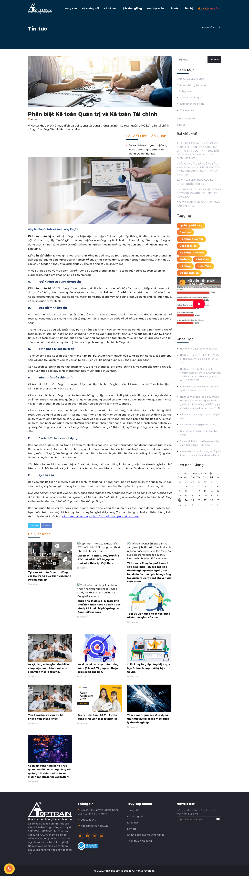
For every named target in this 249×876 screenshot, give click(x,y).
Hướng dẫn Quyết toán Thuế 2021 (198, 348)
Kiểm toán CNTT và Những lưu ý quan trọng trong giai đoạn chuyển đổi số (200, 453)
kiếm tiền (204, 266)
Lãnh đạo (202, 259)
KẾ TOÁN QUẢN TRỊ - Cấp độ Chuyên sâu (200, 416)
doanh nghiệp (189, 272)
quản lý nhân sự (191, 225)
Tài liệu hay (187, 110)
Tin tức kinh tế (186, 118)
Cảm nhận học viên (192, 103)
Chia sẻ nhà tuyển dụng (191, 85)
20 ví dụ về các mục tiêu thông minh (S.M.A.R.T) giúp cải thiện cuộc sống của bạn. (98, 668)
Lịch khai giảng (131, 8)
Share (47, 525)
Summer (185, 232)
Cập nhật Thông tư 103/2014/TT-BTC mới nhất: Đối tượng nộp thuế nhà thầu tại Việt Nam (98, 559)
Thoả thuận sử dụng (139, 840)
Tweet (35, 525)
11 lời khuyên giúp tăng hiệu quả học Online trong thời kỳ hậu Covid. (148, 668)
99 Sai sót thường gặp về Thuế (197, 424)
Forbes (184, 259)
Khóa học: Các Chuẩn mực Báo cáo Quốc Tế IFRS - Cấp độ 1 (199, 388)
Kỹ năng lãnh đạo (192, 252)
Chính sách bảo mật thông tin (145, 834)
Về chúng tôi (90, 8)
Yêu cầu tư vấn (208, 8)
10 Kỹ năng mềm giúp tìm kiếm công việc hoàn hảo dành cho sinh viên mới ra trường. (48, 668)
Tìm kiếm (214, 59)
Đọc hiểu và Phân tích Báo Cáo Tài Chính (198, 433)
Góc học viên (155, 8)
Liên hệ (188, 8)
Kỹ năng (185, 266)
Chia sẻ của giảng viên (190, 78)
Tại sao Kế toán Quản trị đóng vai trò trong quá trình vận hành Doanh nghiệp (147, 149)
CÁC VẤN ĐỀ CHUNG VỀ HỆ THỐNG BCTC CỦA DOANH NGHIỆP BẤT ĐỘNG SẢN (199, 193)
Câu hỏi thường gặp (192, 97)
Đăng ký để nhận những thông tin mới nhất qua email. (197, 812)
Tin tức (174, 8)
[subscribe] (218, 819)
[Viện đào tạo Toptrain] (40, 8)
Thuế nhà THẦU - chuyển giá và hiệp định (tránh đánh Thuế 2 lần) (199, 443)
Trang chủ (70, 8)
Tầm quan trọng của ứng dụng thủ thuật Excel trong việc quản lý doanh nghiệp (148, 719)
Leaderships (188, 245)
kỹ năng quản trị (191, 239)
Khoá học (110, 8)
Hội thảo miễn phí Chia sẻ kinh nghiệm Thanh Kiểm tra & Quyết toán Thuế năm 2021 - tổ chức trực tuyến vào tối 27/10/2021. (200, 375)
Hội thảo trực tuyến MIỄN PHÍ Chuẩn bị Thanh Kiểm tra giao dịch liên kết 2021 (200, 359)
